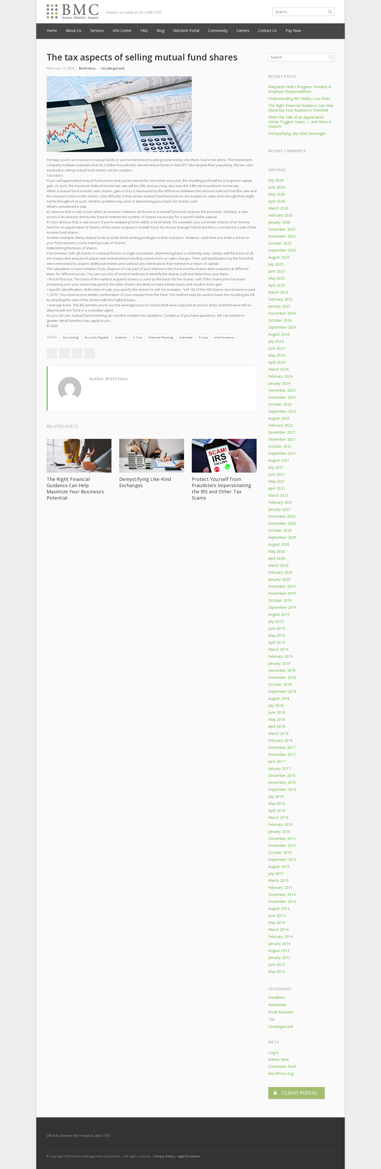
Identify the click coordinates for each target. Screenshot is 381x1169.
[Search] (330, 12)
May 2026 (276, 194)
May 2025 (276, 278)
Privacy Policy (164, 1156)
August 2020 (279, 544)
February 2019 (280, 656)
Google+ (77, 353)
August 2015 (279, 866)
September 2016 (282, 789)
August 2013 (279, 950)
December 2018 (281, 670)
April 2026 (276, 201)
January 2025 (279, 306)
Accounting (71, 337)
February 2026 (280, 215)
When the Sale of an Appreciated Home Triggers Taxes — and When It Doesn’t (299, 122)
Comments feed (282, 1066)
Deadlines (276, 997)
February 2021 (280, 502)
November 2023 (282, 397)
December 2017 (281, 747)
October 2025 (280, 243)
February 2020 (280, 572)
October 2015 (280, 852)
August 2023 (279, 418)
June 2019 (276, 628)
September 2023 (282, 411)
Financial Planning (160, 337)
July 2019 (276, 621)
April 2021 (276, 488)
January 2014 (279, 943)
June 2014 (276, 915)
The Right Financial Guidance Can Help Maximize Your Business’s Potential (75, 488)
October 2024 (280, 320)
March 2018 (278, 733)
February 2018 (280, 740)
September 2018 (282, 691)
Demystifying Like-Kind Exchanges (297, 133)
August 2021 (279, 460)
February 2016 (280, 824)
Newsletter (277, 1004)
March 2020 (278, 565)
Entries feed (278, 1059)
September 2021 (282, 453)
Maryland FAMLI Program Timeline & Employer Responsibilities (299, 89)
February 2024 (280, 376)
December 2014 (281, 894)
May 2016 (276, 803)
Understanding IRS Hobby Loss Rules (299, 98)
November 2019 (282, 593)
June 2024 (276, 348)
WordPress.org (280, 1073)
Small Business (281, 1011)
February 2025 (280, 299)
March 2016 (278, 817)
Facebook (51, 353)
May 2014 (276, 922)
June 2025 (276, 271)
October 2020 (280, 530)
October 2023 (280, 404)
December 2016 (281, 775)
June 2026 (276, 187)
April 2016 (276, 810)
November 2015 (282, 845)
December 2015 (281, 838)
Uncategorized (112, 68)
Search (331, 57)
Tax (271, 1019)
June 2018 (276, 712)
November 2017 (282, 754)
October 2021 (280, 446)
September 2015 (282, 859)
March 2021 (278, 495)
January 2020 (279, 579)
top (370, 1158)
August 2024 (279, 334)
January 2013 (279, 957)
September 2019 (282, 607)
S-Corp (203, 337)
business (121, 337)
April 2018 (276, 726)
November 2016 (282, 782)
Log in (273, 1052)
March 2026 (278, 208)
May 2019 (276, 635)
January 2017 (279, 768)
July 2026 (276, 180)
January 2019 (279, 663)
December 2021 (281, 432)
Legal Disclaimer (188, 1156)
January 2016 (279, 831)
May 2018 (276, 719)
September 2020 (282, 537)
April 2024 (276, 362)
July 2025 (276, 264)
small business (224, 337)
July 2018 (276, 705)
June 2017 (276, 761)
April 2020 (276, 558)
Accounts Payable (96, 337)
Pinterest (89, 353)
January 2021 (279, 509)
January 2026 (279, 222)
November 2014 (282, 901)
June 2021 (276, 474)
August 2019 (279, 614)
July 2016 (276, 796)
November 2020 (282, 523)
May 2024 (276, 355)
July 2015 (276, 873)
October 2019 (280, 600)
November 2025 (282, 236)
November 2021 (282, 439)
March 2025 (278, 292)
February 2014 (280, 936)
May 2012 (276, 971)
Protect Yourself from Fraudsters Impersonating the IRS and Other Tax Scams (221, 488)
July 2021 (276, 467)
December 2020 (281, 516)
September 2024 (282, 327)
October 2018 (280, 684)
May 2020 (276, 551)
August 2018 (279, 698)
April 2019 (276, 642)
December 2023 (281, 390)
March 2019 (278, 649)
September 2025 (282, 250)
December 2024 (281, 313)
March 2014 (278, 929)
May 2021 (276, 481)
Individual (186, 337)
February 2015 (280, 887)
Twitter (64, 353)
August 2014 (279, 908)
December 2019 (281, 586)
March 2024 (278, 369)
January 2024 (279, 383)
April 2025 (276, 285)
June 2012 (276, 964)
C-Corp (137, 337)
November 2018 (282, 677)
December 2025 (281, 229)
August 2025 (279, 257)
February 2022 (280, 425)
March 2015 (278, 880)
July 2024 (276, 341)
